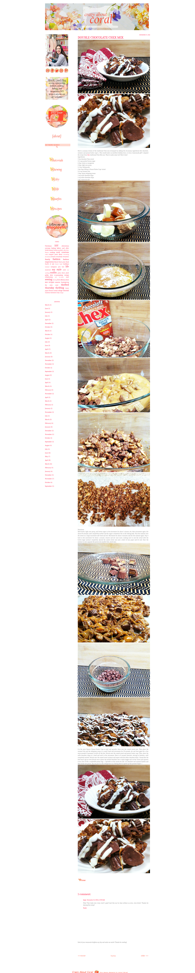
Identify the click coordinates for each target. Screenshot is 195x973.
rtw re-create (59, 277)
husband (47, 267)
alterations (65, 246)
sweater (57, 282)
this (88, 155)
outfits (53, 272)
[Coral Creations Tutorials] (57, 161)
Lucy (84, 900)
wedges (61, 292)
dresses (53, 256)
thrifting (59, 287)
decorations (48, 256)
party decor (61, 273)
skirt (46, 282)
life (67, 266)
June (46, 308)
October (47, 327)
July (46, 316)
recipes (66, 275)
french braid (58, 264)
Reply (85, 908)
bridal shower (49, 250)
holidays (66, 264)
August (47, 338)
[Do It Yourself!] (57, 181)
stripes (51, 282)
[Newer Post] (81, 955)
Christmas (48, 246)
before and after (63, 248)
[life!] (57, 191)
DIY (56, 245)
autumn (47, 248)
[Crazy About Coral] (57, 99)
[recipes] (57, 210)
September (48, 371)
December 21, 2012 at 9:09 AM (96, 900)
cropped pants (53, 254)
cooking (52, 252)
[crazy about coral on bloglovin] (57, 237)
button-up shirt (58, 250)
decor (60, 254)
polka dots (49, 275)
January (47, 312)
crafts (46, 254)
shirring (55, 280)
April (46, 320)
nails (64, 270)
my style (57, 269)
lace (63, 267)
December (48, 323)
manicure (48, 270)
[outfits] (57, 201)
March (47, 305)
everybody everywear (62, 256)
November (48, 364)
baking (53, 248)
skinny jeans (65, 280)
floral (56, 262)
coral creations (62, 252)
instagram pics (55, 267)
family (47, 259)
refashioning (49, 277)
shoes (58, 280)
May (46, 456)
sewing (48, 279)
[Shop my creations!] (57, 127)
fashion (56, 259)
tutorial (66, 290)
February (48, 390)
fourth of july (49, 264)
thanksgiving (65, 282)
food (67, 262)
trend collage (58, 291)
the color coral (51, 285)
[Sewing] (57, 171)
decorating (66, 254)
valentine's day (54, 292)
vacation (47, 292)
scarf (67, 277)
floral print (62, 262)
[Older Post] (144, 955)
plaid (67, 273)
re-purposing (58, 275)
